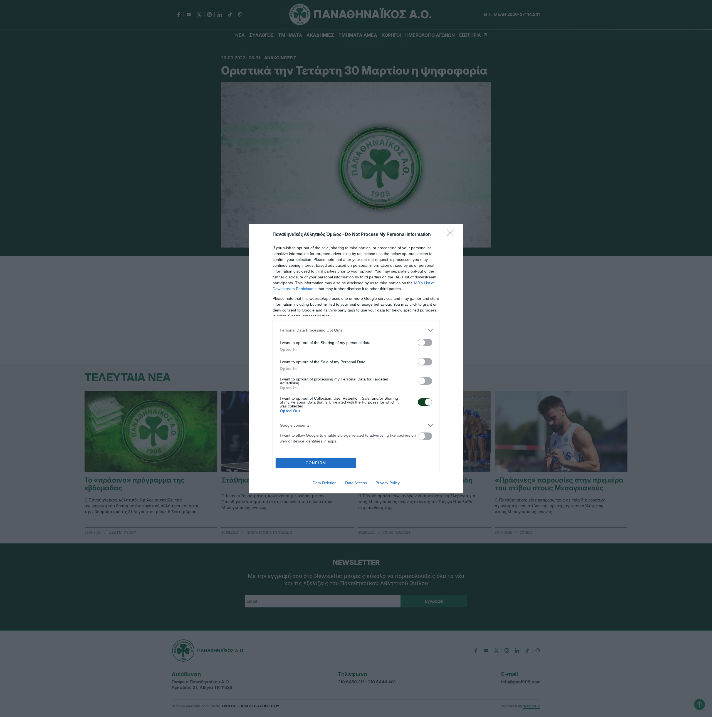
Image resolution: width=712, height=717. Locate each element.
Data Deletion (325, 483)
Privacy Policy (387, 483)
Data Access (356, 483)
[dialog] (356, 358)
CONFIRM (316, 463)
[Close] (452, 234)
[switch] (425, 342)
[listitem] (356, 330)
